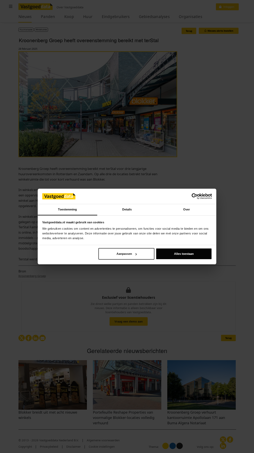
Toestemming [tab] (67, 209)
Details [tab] (127, 209)
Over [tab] (186, 209)
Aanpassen (124, 253)
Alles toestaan (184, 253)
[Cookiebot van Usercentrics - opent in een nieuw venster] (194, 196)
